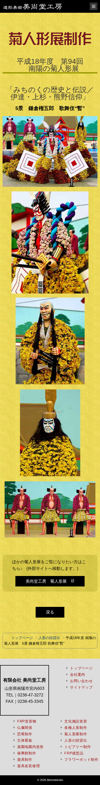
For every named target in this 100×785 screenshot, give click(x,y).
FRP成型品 (73, 753)
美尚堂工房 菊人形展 (50, 581)
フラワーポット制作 (81, 759)
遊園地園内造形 (30, 747)
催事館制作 (26, 753)
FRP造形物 (26, 721)
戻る (50, 612)
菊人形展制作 (75, 734)
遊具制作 (24, 759)
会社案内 (77, 674)
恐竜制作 (24, 734)
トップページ (22, 638)
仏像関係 (24, 728)
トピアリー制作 (77, 747)
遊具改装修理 (28, 766)
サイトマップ (81, 687)
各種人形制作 (75, 728)
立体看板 (24, 740)
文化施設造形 (75, 721)
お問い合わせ (81, 681)
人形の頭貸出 (48, 638)
